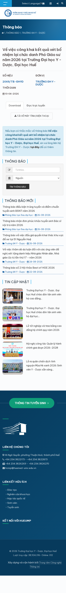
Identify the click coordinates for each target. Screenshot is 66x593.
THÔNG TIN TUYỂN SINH (31, 403)
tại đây (34, 147)
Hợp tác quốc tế (16, 498)
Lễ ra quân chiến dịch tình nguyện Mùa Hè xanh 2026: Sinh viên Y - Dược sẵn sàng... (44, 365)
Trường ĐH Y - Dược (46, 83)
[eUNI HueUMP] (57, 3)
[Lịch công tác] (50, 3)
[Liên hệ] (43, 3)
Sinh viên (12, 502)
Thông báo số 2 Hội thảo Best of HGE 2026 (29, 267)
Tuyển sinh (13, 507)
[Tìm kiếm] (62, 3)
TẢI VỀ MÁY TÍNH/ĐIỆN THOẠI (32, 116)
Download (15, 105)
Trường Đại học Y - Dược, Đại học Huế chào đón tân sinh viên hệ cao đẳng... (43, 294)
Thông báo (12, 32)
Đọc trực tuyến (36, 105)
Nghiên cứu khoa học (18, 494)
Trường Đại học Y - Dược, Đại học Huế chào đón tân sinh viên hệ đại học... (43, 312)
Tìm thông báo (18, 187)
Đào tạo (12, 489)
